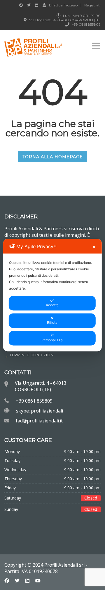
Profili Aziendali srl (64, 565)
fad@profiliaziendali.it (39, 420)
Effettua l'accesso (63, 5)
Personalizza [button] (52, 339)
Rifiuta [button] (52, 322)
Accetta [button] (52, 304)
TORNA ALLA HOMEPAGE (52, 156)
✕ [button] (94, 247)
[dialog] (52, 295)
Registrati (92, 5)
